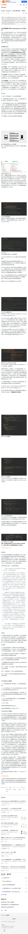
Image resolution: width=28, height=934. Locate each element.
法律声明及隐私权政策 (5, 926)
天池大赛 (9, 921)
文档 (2, 921)
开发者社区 (5, 921)
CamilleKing (3, 804)
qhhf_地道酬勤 (3, 848)
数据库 (10, 787)
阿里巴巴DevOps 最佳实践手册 (7, 907)
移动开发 (19, 789)
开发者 (7, 791)
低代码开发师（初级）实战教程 (7, 902)
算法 (24, 789)
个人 (26, 7)
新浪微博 (7, 915)
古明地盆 (2, 855)
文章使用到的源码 (5, 776)
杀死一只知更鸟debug (5, 826)
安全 (14, 787)
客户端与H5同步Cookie (6, 547)
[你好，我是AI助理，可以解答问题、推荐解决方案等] (20, 4)
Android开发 (22, 787)
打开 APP (24, 1)
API (17, 787)
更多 (2, 910)
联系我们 (14, 918)
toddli (2, 863)
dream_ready (3, 819)
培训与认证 (14, 921)
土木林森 (2, 870)
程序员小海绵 (3, 834)
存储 (6, 787)
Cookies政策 (12, 926)
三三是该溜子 (3, 812)
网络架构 (14, 789)
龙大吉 (2, 841)
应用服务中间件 (8, 789)
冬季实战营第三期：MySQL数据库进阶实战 (10, 904)
